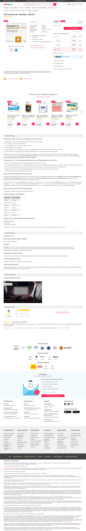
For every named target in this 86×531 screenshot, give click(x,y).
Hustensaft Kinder (61, 448)
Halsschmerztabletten (62, 437)
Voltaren (19, 440)
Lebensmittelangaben (10, 233)
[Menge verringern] (54, 28)
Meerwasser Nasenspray (60, 441)
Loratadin (46, 446)
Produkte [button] (6, 8)
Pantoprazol (74, 439)
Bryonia (73, 447)
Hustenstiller (60, 433)
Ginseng (33, 447)
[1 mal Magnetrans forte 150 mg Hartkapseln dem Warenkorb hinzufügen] (18, 124)
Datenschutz (48, 456)
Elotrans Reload (34, 433)
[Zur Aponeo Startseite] (8, 4)
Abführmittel (20, 444)
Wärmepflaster (20, 433)
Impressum (40, 456)
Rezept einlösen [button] (42, 8)
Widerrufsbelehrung (18, 456)
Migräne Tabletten (8, 435)
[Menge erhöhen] (61, 28)
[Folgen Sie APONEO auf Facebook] (65, 404)
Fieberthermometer (75, 433)
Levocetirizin (47, 444)
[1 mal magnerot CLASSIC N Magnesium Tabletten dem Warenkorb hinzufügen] (62, 124)
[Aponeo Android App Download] (76, 412)
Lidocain (19, 448)
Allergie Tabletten (48, 435)
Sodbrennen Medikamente (20, 436)
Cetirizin (46, 442)
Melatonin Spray (34, 437)
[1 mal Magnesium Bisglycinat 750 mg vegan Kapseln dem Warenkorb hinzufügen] (33, 124)
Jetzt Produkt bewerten (63, 312)
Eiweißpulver (34, 435)
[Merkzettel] (78, 4)
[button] (21, 8)
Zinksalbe (73, 437)
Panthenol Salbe (75, 445)
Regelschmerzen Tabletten (8, 445)
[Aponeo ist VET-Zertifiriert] (36, 348)
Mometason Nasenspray (47, 440)
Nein (67, 328)
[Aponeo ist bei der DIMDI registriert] (29, 348)
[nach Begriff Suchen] (54, 4)
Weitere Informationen (10, 274)
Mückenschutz (74, 443)
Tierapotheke (13, 8)
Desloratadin (47, 448)
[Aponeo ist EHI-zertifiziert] (23, 348)
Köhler (43, 30)
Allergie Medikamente (49, 433)
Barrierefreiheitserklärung (71, 456)
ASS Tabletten (7, 437)
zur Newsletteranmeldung (53, 395)
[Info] (81, 56)
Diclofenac (6, 439)
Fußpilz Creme (74, 441)
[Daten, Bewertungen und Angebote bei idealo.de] (48, 348)
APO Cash (28, 8)
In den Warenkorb (73, 28)
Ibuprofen (6, 441)
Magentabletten (21, 446)
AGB (10, 456)
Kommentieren (7, 328)
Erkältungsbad (60, 439)
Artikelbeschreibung (9, 136)
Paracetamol (7, 443)
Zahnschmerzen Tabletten (7, 448)
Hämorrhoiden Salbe (22, 442)
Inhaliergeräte (60, 444)
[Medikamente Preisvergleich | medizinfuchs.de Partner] (55, 348)
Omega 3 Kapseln (35, 443)
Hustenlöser (60, 435)
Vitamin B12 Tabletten (36, 441)
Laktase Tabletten (35, 445)
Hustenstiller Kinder (62, 446)
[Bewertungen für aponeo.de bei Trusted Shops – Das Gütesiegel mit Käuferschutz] (16, 348)
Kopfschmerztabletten (9, 433)
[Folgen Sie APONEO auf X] (69, 404)
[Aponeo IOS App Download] (67, 412)
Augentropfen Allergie (49, 437)
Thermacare (20, 438)
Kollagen (33, 439)
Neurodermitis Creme (76, 435)
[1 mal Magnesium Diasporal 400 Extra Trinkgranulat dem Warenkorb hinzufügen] (77, 124)
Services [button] (34, 8)
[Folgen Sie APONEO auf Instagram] (72, 404)
